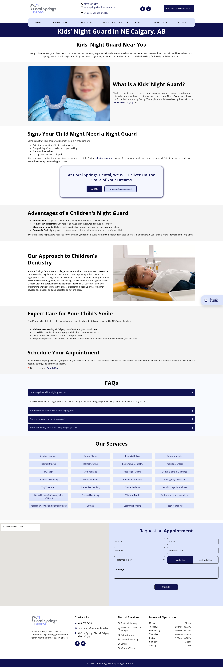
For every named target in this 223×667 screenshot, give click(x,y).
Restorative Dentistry (132, 463)
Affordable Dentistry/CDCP (119, 22)
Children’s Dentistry (48, 479)
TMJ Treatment (48, 487)
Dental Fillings (90, 456)
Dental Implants (174, 456)
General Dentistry (90, 495)
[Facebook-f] (142, 8)
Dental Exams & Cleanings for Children (48, 496)
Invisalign (48, 471)
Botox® (90, 505)
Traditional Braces (174, 463)
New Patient (180, 560)
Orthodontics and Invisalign (174, 495)
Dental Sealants (132, 487)
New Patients (159, 22)
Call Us (94, 188)
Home (37, 22)
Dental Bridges (48, 463)
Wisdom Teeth (132, 495)
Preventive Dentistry (91, 487)
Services (83, 22)
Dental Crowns (90, 463)
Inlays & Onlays (132, 456)
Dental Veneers (90, 479)
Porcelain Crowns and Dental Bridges (49, 505)
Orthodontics (90, 471)
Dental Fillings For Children (174, 487)
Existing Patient (205, 560)
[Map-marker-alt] (148, 8)
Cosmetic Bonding (132, 505)
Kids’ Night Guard (132, 471)
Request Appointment (120, 188)
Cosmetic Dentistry (132, 479)
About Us (58, 22)
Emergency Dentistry (174, 479)
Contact (183, 22)
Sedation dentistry (49, 456)
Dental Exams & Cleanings (174, 471)
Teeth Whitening (174, 505)
